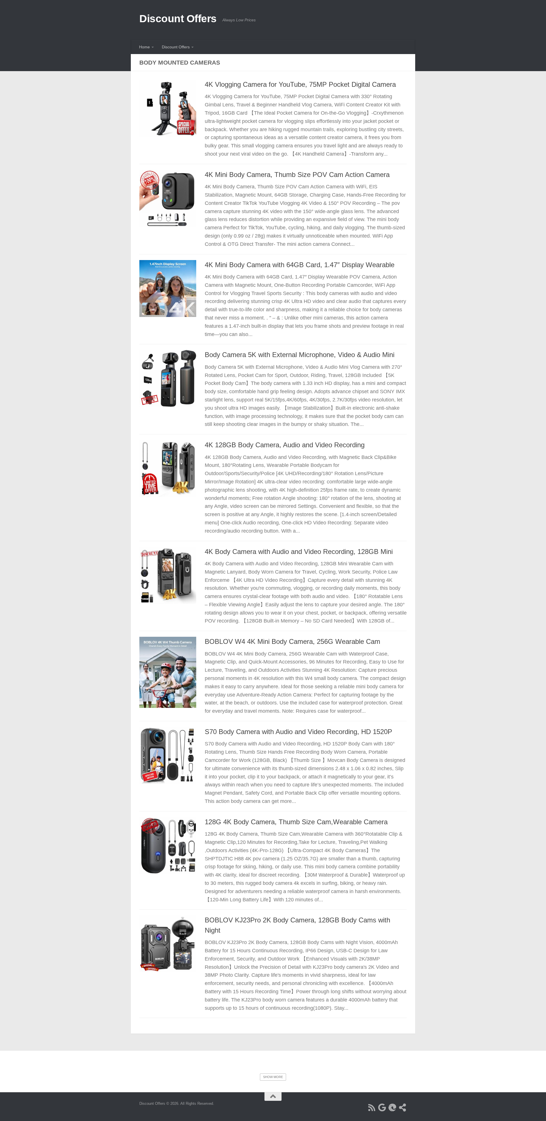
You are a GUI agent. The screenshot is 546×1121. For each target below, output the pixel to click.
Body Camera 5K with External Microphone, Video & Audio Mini (299, 354)
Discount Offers (178, 18)
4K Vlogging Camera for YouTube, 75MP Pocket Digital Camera (300, 84)
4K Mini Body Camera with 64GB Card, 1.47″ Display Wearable (299, 265)
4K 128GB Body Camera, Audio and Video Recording (285, 445)
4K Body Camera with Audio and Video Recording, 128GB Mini (299, 551)
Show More (273, 1077)
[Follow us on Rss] (372, 1108)
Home (144, 47)
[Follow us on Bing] (392, 1108)
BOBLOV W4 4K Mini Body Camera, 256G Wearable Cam (292, 641)
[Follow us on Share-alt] (403, 1108)
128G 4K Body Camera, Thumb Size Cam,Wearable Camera (296, 822)
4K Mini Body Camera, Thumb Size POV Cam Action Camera (297, 174)
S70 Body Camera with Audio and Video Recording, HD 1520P (298, 731)
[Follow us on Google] (382, 1108)
